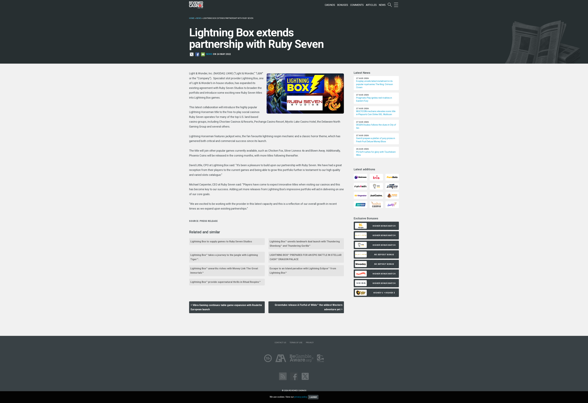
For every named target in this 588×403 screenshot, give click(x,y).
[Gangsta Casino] (392, 186)
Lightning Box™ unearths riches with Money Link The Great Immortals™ (224, 270)
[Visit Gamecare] (320, 358)
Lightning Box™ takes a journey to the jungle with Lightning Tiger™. (224, 257)
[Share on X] (192, 54)
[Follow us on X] (305, 376)
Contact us (280, 342)
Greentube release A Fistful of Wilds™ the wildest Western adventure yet (308, 307)
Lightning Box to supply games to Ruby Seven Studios (221, 241)
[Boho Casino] (376, 204)
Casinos (330, 5)
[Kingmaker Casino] (360, 195)
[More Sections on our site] (396, 5)
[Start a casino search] (390, 5)
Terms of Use (296, 342)
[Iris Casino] (376, 177)
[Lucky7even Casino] (392, 204)
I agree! (313, 397)
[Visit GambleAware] (301, 358)
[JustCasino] (376, 195)
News (382, 5)
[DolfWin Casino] (360, 204)
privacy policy (300, 397)
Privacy (310, 342)
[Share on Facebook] (197, 54)
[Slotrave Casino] (360, 177)
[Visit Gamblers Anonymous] (280, 358)
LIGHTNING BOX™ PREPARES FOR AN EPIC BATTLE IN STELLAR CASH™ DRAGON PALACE (305, 257)
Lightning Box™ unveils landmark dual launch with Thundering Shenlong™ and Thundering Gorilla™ (305, 243)
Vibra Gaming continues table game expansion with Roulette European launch (226, 307)
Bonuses (342, 5)
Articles (371, 5)
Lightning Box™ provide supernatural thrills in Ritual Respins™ (225, 282)
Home (191, 18)
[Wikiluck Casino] (376, 186)
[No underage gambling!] (268, 358)
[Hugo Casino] (392, 195)
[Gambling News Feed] (283, 376)
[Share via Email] (203, 54)
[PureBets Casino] (392, 177)
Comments (357, 5)
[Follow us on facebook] (294, 376)
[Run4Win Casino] (360, 186)
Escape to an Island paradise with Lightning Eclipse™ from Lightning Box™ (303, 270)
